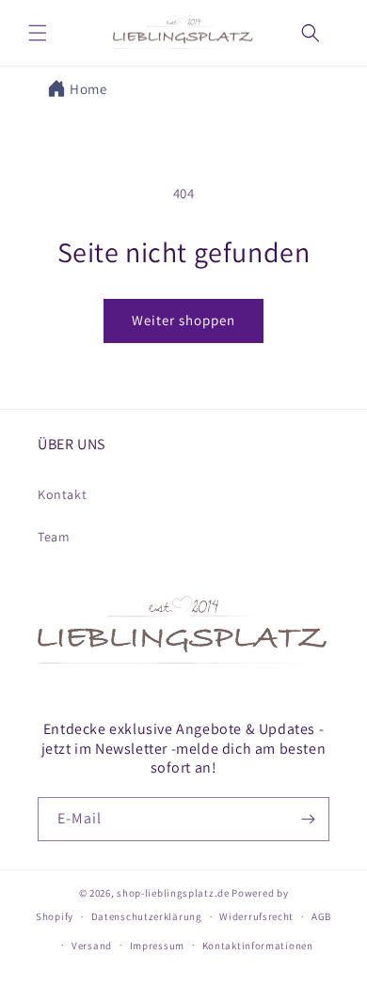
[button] (37, 33)
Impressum (157, 945)
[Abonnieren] (307, 819)
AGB (321, 916)
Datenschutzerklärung (146, 916)
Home (88, 89)
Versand (92, 945)
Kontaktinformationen (257, 945)
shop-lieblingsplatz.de (173, 892)
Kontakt (62, 494)
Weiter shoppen (183, 320)
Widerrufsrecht (256, 916)
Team (54, 536)
